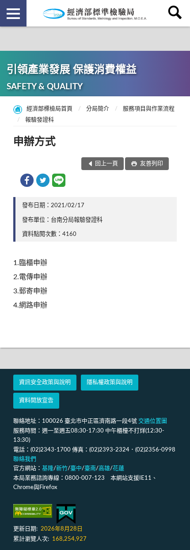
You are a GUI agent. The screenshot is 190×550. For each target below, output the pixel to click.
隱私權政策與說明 (110, 382)
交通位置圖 (152, 421)
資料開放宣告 (36, 400)
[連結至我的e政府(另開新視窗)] (66, 514)
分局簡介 (97, 109)
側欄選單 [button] (13, 13)
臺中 (76, 468)
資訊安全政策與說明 (45, 382)
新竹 (62, 468)
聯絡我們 (24, 459)
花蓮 (118, 468)
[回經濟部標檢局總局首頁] (95, 13)
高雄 (104, 468)
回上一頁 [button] (106, 164)
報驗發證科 (39, 120)
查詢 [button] (176, 13)
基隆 (47, 468)
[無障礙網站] (32, 511)
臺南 (90, 468)
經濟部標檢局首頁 (49, 109)
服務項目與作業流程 (149, 109)
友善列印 (151, 164)
